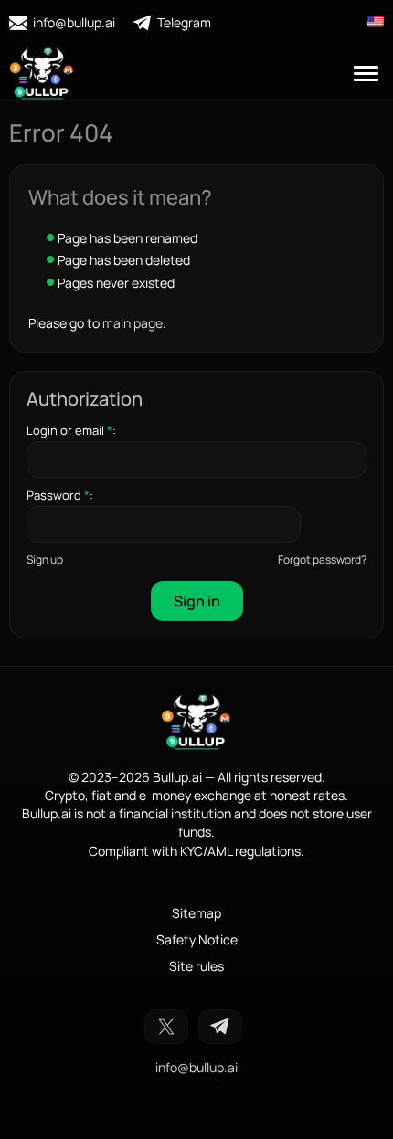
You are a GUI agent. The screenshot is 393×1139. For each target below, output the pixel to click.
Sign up (45, 559)
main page (132, 323)
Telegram (184, 22)
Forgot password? (322, 559)
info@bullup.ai (74, 22)
